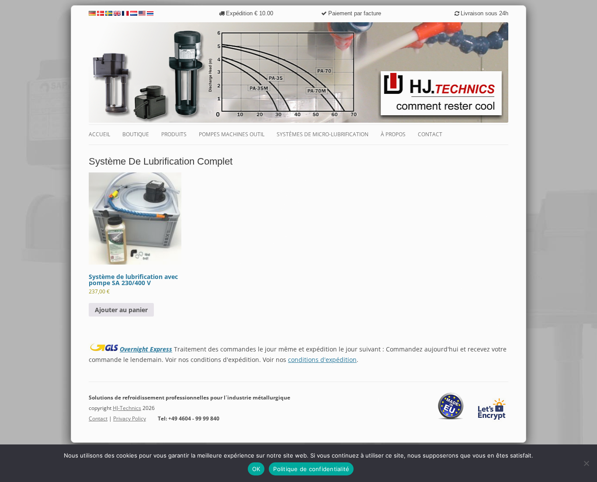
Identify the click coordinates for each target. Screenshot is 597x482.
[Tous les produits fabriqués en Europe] (451, 418)
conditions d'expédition (322, 359)
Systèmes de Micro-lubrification (322, 134)
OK (256, 468)
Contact (430, 134)
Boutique (135, 134)
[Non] (586, 463)
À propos (393, 134)
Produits (174, 134)
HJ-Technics (127, 408)
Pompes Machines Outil (231, 134)
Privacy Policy (129, 418)
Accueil (99, 134)
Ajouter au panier (121, 310)
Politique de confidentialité (311, 468)
